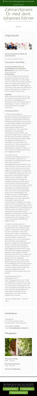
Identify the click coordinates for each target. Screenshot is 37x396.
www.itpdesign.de (21, 68)
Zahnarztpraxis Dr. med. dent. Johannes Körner (18, 13)
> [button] (29, 45)
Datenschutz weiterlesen (18, 392)
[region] (18, 46)
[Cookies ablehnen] (35, 389)
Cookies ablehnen (27, 389)
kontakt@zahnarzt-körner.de (18, 328)
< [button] (7, 45)
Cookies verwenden (10, 389)
